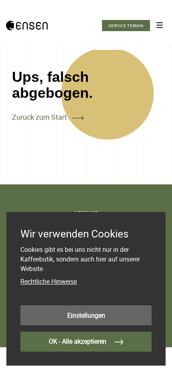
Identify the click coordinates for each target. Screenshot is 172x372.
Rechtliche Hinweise (48, 281)
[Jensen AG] (27, 25)
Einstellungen (86, 315)
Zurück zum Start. (40, 117)
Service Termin (126, 25)
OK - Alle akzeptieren (78, 341)
